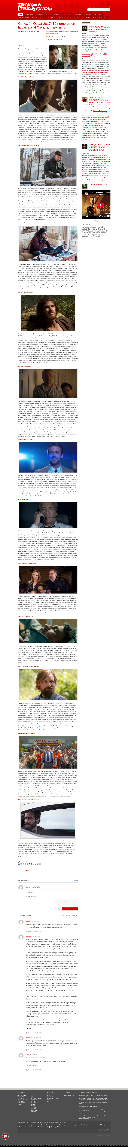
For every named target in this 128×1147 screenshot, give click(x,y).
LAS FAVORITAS (21, 1096)
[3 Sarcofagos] (49, 36)
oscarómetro (87, 236)
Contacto (103, 6)
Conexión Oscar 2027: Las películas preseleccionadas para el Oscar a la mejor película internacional (99, 28)
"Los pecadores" (93, 171)
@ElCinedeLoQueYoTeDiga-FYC (50, 1127)
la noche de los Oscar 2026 (101, 161)
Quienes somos (78, 6)
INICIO (48, 1095)
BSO (104, 227)
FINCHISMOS (34, 1108)
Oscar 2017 (100, 234)
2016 (83, 227)
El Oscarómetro (95, 121)
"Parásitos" (96, 45)
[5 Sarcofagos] (52, 36)
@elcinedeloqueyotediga (25, 1127)
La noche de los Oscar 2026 (97, 184)
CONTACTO (49, 1101)
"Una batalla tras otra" (100, 111)
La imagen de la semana (99, 232)
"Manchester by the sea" (26, 73)
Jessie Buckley (86, 133)
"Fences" (21, 71)
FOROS (48, 1099)
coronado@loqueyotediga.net (31, 1124)
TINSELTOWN (34, 1099)
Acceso (75, 880)
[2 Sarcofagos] (48, 36)
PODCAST (33, 1111)
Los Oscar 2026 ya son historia (92, 104)
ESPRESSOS (21, 1098)
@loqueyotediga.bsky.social (91, 1124)
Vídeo (96, 221)
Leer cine (86, 234)
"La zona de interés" (95, 52)
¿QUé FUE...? (34, 1101)
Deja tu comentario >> (55, 40)
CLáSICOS (33, 1102)
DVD (32, 1096)
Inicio (71, 6)
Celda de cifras (88, 229)
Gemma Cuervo (90, 137)
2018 (88, 227)
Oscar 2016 (94, 234)
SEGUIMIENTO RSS (67, 1095)
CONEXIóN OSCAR (22, 1099)
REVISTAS (33, 1105)
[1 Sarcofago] (46, 36)
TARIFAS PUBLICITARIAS (52, 1098)
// (105, 6)
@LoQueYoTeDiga (71, 1124)
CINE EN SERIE (21, 1101)
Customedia (107, 1135)
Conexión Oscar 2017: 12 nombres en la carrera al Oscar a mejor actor (46, 25)
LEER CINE (20, 1104)
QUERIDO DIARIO (22, 1095)
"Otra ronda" (89, 47)
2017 (86, 227)
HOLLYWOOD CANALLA (36, 1098)
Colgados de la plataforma (96, 231)
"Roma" (84, 45)
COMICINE (33, 1104)
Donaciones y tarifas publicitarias (91, 6)
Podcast (96, 236)
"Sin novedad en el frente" (98, 49)
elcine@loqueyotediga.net (49, 1124)
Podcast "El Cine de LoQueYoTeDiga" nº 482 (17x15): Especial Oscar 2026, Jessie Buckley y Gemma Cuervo (99, 100)
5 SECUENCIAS (34, 1107)
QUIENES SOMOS (51, 1096)
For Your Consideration (95, 125)
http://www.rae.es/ (31, 1065)
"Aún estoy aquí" (87, 54)
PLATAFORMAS (21, 1102)
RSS (108, 6)
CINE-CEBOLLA (34, 1110)
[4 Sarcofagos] (51, 36)
